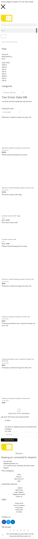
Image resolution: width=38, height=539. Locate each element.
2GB (3, 69)
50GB (3, 76)
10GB (3, 65)
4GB (3, 74)
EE (2, 59)
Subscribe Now (9, 440)
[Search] (36, 30)
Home (3, 42)
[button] (19, 24)
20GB (3, 67)
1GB (3, 80)
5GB (3, 78)
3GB (3, 71)
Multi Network (6, 56)
